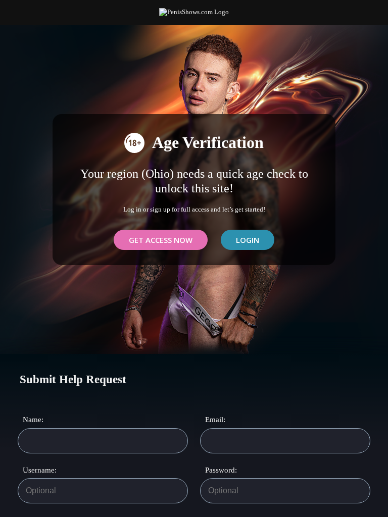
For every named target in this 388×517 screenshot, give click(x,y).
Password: (216, 470)
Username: (34, 470)
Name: (33, 420)
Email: (215, 420)
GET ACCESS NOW (160, 240)
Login (247, 240)
